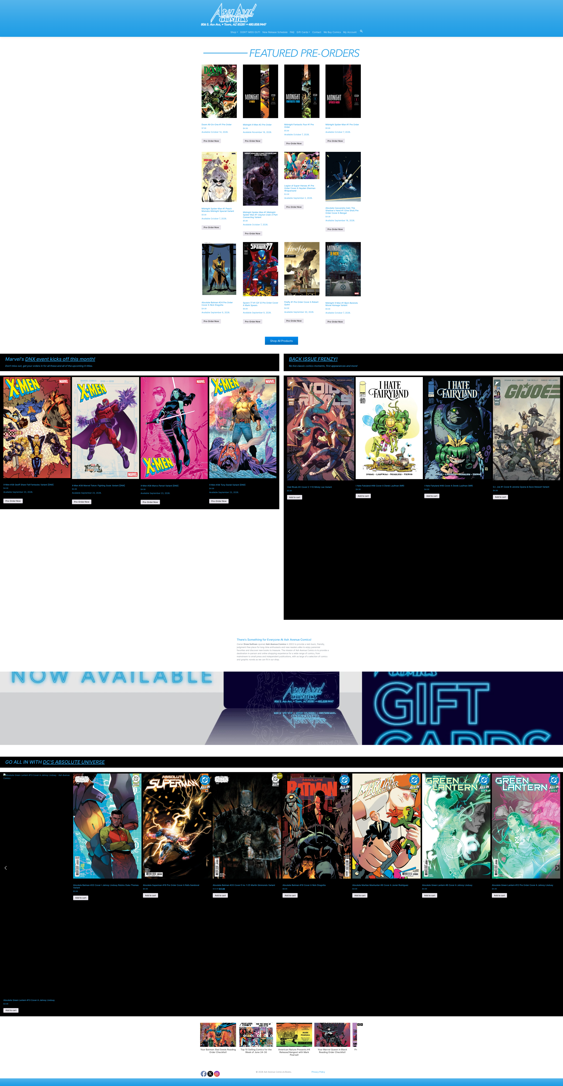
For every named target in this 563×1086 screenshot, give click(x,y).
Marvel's (50, 359)
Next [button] (274, 429)
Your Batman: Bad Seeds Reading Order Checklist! (218, 1051)
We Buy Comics (332, 32)
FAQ (292, 32)
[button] (360, 30)
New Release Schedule (275, 32)
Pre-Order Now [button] (211, 141)
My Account (350, 32)
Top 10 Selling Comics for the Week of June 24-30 (256, 1051)
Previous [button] (5, 429)
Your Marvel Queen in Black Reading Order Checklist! (332, 1051)
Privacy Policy (318, 1072)
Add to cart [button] (294, 496)
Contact (316, 32)
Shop (233, 32)
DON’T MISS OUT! (250, 32)
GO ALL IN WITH (55, 762)
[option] (37, 440)
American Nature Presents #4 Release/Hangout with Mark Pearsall (294, 1052)
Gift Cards (302, 32)
